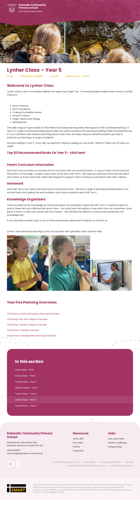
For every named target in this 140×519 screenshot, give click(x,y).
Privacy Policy (73, 462)
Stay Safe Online (116, 438)
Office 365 (78, 438)
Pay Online (78, 442)
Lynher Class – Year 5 (77, 76)
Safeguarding (115, 446)
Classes (54, 76)
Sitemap (129, 462)
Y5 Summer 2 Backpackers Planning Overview (31, 335)
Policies (76, 446)
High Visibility (89, 462)
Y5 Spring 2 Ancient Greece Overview (27, 324)
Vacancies (78, 450)
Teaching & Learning (31, 76)
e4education (127, 466)
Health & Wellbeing (117, 442)
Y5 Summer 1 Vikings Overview (23, 330)
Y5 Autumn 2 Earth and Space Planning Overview (33, 313)
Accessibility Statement (110, 462)
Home (10, 76)
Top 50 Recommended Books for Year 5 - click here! (46, 153)
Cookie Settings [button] (60, 462)
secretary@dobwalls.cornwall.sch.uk (25, 453)
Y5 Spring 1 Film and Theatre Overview (27, 319)
